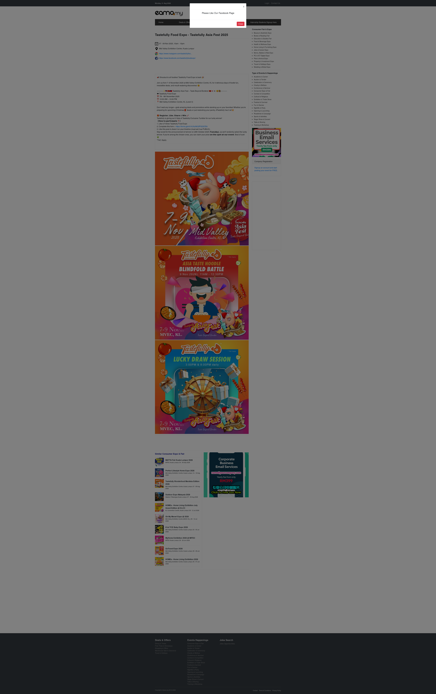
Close (240, 24)
